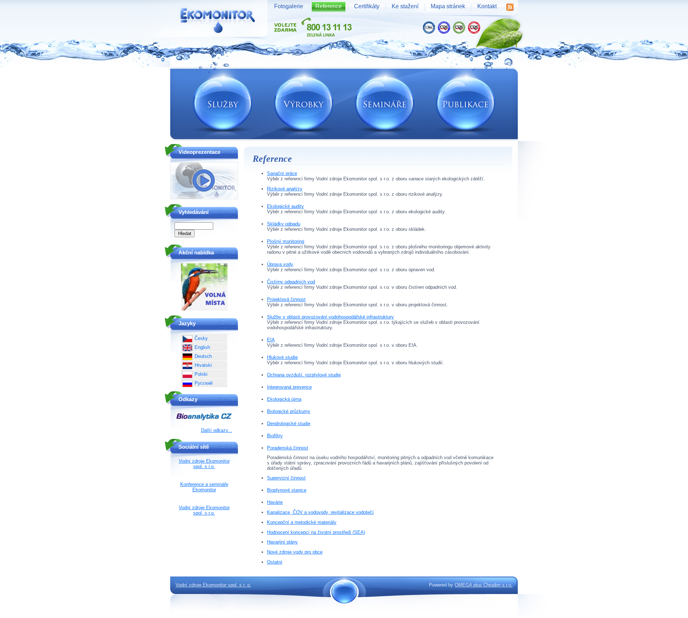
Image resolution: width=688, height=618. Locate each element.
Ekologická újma (284, 399)
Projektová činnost (286, 299)
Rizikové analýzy (284, 188)
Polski (201, 374)
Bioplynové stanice (286, 490)
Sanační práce (282, 173)
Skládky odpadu (283, 224)
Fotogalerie (288, 6)
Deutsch (203, 356)
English (202, 347)
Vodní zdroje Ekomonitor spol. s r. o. (213, 585)
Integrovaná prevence (289, 387)
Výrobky (303, 104)
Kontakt (487, 6)
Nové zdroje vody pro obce (294, 552)
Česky (201, 338)
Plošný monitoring (285, 241)
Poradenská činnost (287, 448)
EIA (271, 339)
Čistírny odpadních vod (291, 281)
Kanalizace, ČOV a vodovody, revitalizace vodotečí (320, 512)
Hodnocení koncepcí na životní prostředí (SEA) (316, 532)
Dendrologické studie (288, 423)
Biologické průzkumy (288, 411)
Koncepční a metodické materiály (301, 522)
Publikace (465, 104)
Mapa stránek (448, 6)
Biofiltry (275, 435)
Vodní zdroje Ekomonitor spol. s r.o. (204, 463)
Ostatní (274, 562)
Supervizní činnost (286, 478)
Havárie (275, 502)
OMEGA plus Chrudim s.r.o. (483, 585)
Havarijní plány (282, 542)
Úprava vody (280, 264)
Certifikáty (366, 6)
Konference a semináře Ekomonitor (204, 487)
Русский (203, 383)
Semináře (384, 104)
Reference (328, 6)
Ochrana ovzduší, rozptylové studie (304, 375)
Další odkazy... (216, 430)
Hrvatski (203, 365)
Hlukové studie (282, 357)
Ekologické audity (285, 206)
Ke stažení (405, 6)
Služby (222, 104)
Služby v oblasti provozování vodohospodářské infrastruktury (330, 317)
